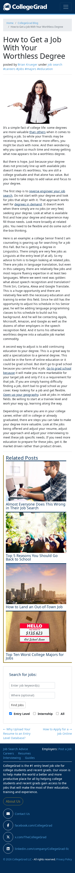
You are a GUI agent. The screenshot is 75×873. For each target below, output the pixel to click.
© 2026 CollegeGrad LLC (17, 859)
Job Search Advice (15, 749)
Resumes (24, 753)
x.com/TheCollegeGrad (30, 837)
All (62, 714)
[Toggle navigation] (66, 7)
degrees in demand (28, 204)
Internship (45, 714)
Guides (30, 758)
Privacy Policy (64, 859)
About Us (13, 801)
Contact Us (22, 814)
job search (55, 64)
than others (37, 132)
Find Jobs (17, 705)
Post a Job (65, 749)
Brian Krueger (28, 64)
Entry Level (21, 714)
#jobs (20, 69)
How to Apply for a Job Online (57, 731)
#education (45, 69)
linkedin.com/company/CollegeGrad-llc (42, 849)
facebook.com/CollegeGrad (33, 825)
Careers (8, 753)
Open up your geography (20, 395)
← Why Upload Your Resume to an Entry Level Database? (16, 733)
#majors (30, 69)
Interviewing (12, 758)
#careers (9, 69)
